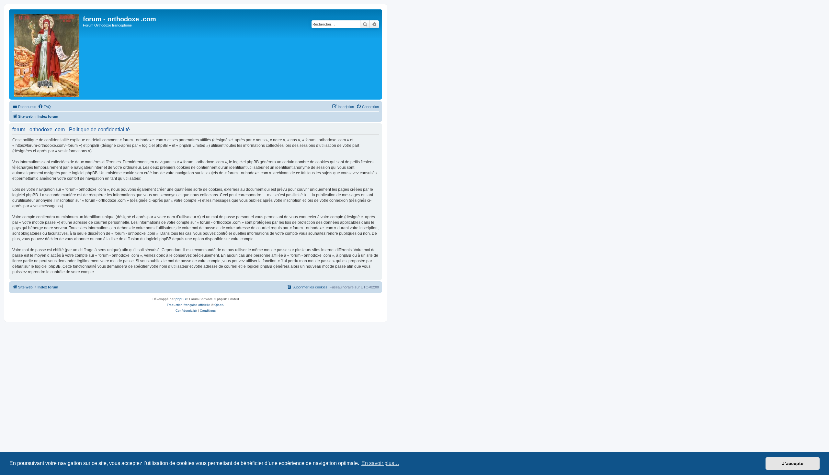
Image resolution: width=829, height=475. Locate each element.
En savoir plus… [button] (380, 463)
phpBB (181, 299)
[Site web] (47, 54)
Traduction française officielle (188, 305)
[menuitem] (44, 107)
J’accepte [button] (792, 463)
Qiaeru (219, 305)
